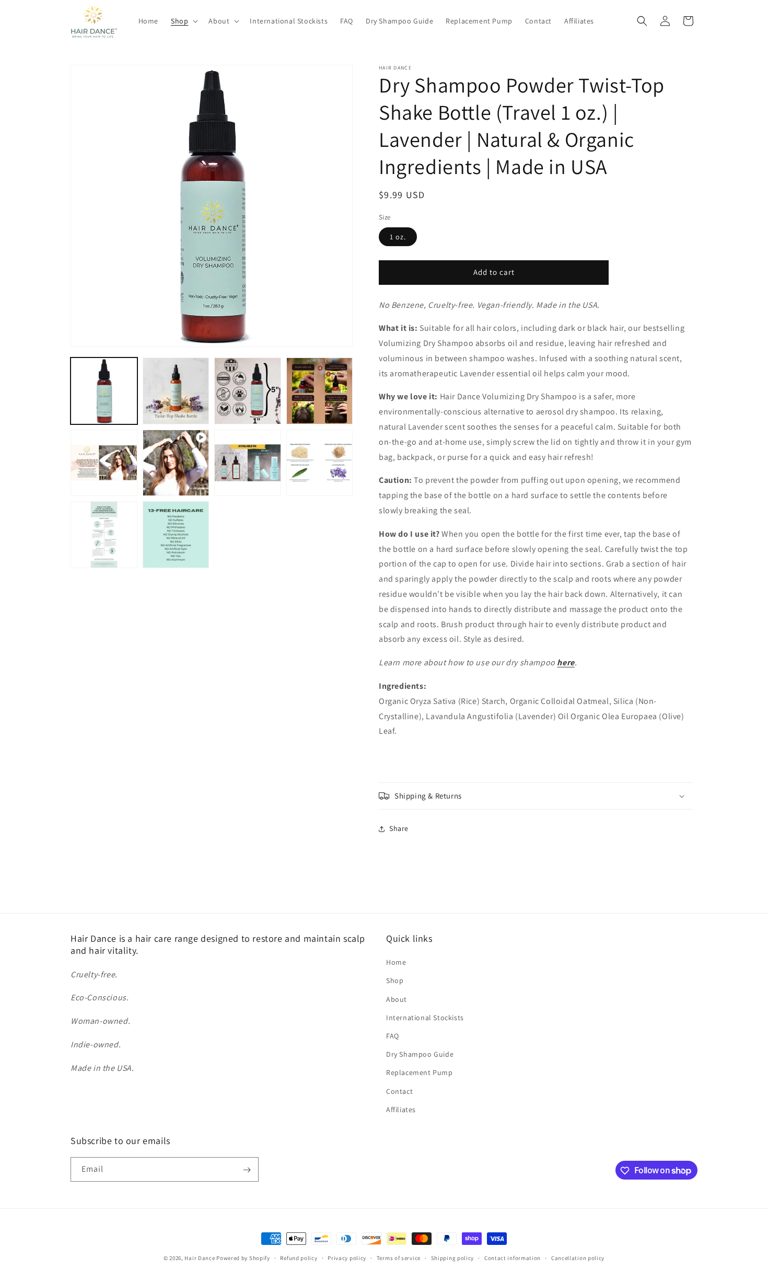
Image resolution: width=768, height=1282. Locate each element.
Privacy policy (347, 1257)
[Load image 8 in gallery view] (104, 534)
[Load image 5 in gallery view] (104, 463)
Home (396, 962)
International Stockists (425, 1017)
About (396, 999)
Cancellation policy (577, 1257)
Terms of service (399, 1257)
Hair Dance (199, 1258)
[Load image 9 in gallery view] (176, 534)
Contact (399, 1091)
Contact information (512, 1257)
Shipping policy (452, 1257)
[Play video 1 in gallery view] (176, 463)
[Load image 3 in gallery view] (247, 390)
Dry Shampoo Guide (419, 1054)
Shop (394, 981)
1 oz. (398, 236)
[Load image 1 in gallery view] (104, 390)
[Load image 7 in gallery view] (319, 463)
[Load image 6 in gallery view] (247, 463)
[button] (183, 21)
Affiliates (401, 1109)
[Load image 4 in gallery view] (319, 390)
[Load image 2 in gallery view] (176, 390)
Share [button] (399, 829)
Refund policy (298, 1257)
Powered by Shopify (243, 1258)
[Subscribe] (246, 1170)
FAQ (392, 1036)
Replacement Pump (419, 1073)
